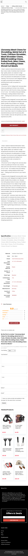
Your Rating (4, 350)
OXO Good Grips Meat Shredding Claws (7, 450)
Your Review (4, 354)
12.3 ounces (15, 286)
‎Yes (13, 278)
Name (3, 388)
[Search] (26, 2)
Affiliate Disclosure (5, 544)
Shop (7, 6)
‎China (13, 291)
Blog (2, 532)
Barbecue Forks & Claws (7, 8)
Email (2, 393)
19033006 (14, 295)
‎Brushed (14, 275)
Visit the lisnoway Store (17, 258)
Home (2, 6)
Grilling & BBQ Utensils (17, 6)
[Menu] (1, 2)
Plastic (13, 267)
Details (23, 121)
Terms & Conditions (5, 542)
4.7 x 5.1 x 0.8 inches (17, 261)
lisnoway (14, 288)
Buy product (14, 125)
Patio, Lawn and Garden (21, 135)
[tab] (14, 141)
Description (4, 141)
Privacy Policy (4, 540)
